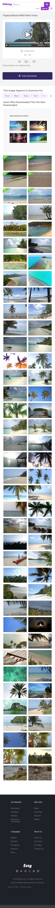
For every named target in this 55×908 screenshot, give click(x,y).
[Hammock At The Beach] (15, 657)
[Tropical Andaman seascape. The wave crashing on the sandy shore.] (15, 163)
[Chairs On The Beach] (15, 558)
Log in (38, 8)
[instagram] (30, 871)
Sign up (44, 8)
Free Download (29, 76)
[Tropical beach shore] (15, 476)
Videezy (14, 815)
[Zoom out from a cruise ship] (40, 756)
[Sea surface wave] (15, 674)
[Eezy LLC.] (28, 866)
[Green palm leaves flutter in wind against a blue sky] (15, 624)
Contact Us (39, 849)
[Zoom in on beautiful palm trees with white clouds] (40, 509)
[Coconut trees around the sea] (15, 641)
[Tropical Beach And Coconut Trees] (40, 295)
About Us (38, 837)
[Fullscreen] (48, 45)
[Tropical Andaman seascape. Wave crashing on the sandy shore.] (15, 179)
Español (14, 841)
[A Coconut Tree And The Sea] (15, 311)
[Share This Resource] (30, 55)
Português (15, 845)
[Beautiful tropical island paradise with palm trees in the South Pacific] (38, 138)
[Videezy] (7, 4)
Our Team (38, 841)
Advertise (38, 812)
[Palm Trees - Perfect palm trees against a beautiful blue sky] (15, 740)
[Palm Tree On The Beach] (40, 212)
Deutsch (14, 849)
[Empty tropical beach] (40, 542)
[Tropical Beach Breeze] (40, 492)
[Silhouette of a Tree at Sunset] (40, 624)
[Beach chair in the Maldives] (40, 245)
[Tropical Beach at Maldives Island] (15, 443)
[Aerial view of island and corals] (15, 278)
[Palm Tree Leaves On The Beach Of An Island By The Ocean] (15, 509)
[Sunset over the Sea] (15, 542)
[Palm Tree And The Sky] (40, 361)
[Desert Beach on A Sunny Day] (40, 674)
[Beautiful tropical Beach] (15, 608)
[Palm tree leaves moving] (15, 410)
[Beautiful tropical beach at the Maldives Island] (15, 377)
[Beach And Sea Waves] (40, 229)
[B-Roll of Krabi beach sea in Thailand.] (40, 163)
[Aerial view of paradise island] (40, 262)
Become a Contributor (15, 820)
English (14, 837)
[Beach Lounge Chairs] (40, 525)
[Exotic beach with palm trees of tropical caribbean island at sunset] (38, 126)
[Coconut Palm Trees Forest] (15, 229)
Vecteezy (15, 812)
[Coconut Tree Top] (40, 575)
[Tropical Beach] (15, 492)
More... (14, 852)
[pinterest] (25, 871)
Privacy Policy (25, 887)
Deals (36, 808)
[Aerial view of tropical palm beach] (15, 262)
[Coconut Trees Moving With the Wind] (40, 476)
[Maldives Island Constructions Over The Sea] (40, 443)
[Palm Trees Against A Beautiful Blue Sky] (40, 740)
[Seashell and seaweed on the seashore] (15, 773)
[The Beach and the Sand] (15, 525)
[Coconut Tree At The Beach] (40, 558)
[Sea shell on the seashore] (40, 773)
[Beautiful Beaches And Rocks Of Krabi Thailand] (40, 690)
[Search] (47, 4)
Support (37, 815)
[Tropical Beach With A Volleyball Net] (15, 723)
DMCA (37, 819)
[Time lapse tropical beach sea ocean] (15, 575)
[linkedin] (38, 871)
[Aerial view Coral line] (40, 278)
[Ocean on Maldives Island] (15, 459)
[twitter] (21, 871)
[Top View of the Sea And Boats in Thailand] (40, 608)
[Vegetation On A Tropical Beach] (15, 212)
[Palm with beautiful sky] (40, 459)
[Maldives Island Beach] (15, 245)
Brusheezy (15, 808)
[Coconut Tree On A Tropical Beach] (15, 295)
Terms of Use (13, 887)
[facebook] (17, 871)
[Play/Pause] (7, 45)
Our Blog (37, 845)
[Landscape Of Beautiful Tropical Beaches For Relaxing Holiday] (15, 707)
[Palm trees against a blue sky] (40, 393)
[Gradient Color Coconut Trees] (15, 361)
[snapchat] (34, 871)
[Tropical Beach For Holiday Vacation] (40, 707)
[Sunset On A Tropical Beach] (40, 641)
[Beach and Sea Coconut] (40, 657)
